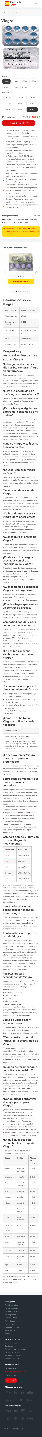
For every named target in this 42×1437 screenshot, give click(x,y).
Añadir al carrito (19, 123)
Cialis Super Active (21, 288)
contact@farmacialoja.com (15, 1372)
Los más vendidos (10, 13)
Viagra (7, 855)
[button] (21, 293)
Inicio (1, 13)
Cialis (7, 861)
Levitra (7, 867)
